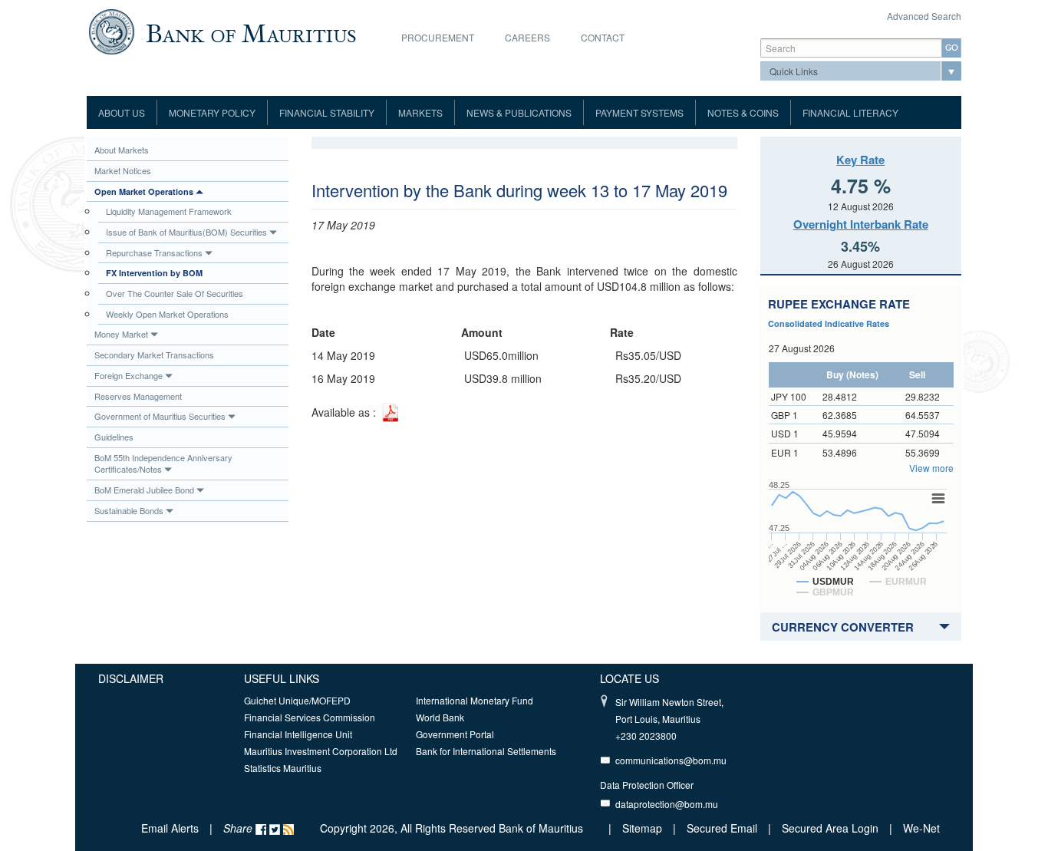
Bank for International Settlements (486, 750)
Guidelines (113, 436)
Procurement (437, 37)
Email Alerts (170, 828)
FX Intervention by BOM (154, 273)
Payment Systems (639, 112)
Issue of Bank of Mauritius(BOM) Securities (186, 232)
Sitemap (643, 828)
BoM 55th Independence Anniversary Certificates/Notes (163, 463)
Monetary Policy (212, 112)
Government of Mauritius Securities (160, 416)
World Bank (440, 717)
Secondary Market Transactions (154, 354)
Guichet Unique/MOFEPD (297, 700)
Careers (527, 37)
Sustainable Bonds (128, 510)
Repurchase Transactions (154, 252)
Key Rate (860, 159)
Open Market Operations (143, 191)
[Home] (222, 30)
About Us (121, 112)
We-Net (921, 828)
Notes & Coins (743, 112)
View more (931, 467)
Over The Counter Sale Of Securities (174, 293)
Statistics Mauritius (282, 767)
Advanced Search (924, 15)
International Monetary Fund (474, 700)
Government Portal (455, 734)
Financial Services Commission (309, 717)
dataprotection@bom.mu (666, 803)
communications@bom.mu (671, 760)
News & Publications (519, 112)
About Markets (121, 149)
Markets (420, 112)
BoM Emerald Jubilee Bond (144, 489)
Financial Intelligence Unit (298, 734)
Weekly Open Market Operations (167, 314)
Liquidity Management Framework (169, 211)
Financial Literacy (850, 112)
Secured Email (722, 828)
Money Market (121, 334)
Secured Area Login (830, 828)
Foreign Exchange (128, 375)
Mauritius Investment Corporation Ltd (320, 750)
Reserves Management (138, 396)
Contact (603, 37)
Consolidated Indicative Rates (828, 323)
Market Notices (122, 170)
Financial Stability (326, 112)
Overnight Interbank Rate (860, 224)
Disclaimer (130, 678)
